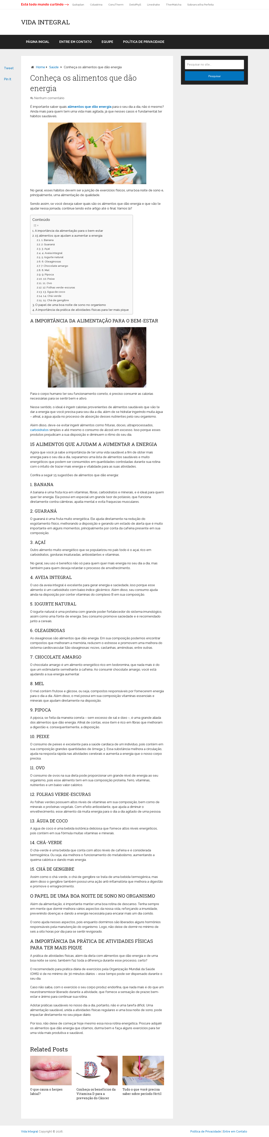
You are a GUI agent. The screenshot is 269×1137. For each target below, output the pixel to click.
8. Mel (45, 270)
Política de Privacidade (143, 42)
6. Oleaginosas (51, 261)
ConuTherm (115, 4)
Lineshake (153, 4)
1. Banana (47, 240)
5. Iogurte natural (52, 257)
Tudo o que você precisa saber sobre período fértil (141, 1091)
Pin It (7, 79)
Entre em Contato (75, 42)
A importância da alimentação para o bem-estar (69, 231)
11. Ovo (47, 283)
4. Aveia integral (52, 253)
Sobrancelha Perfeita (200, 4)
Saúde (54, 67)
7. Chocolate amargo (54, 265)
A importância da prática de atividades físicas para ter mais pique (82, 310)
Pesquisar (214, 76)
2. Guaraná (48, 244)
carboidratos (39, 430)
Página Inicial (37, 42)
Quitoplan (78, 4)
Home (40, 67)
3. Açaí (46, 248)
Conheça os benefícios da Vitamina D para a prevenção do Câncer (96, 1093)
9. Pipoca (48, 274)
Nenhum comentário (49, 98)
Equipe (107, 42)
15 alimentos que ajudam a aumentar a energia (68, 235)
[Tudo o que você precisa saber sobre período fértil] (143, 1070)
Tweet (9, 68)
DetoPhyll (135, 4)
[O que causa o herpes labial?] (51, 1070)
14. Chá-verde (52, 295)
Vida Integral (45, 22)
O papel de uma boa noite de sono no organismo (70, 305)
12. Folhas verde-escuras (59, 287)
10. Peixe (49, 278)
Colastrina (96, 4)
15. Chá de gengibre (56, 300)
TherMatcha (173, 4)
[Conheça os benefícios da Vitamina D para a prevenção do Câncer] (97, 1070)
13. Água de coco (54, 291)
